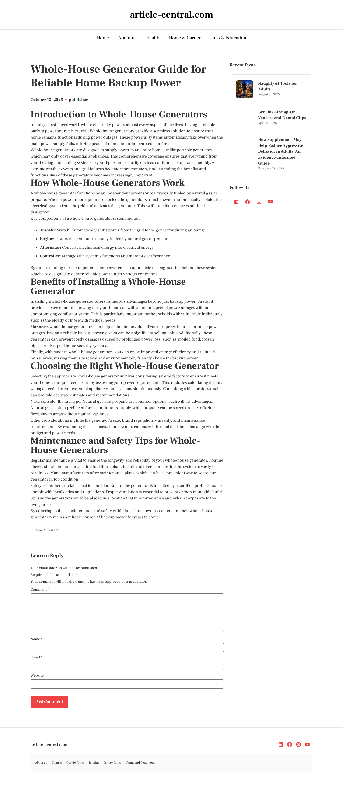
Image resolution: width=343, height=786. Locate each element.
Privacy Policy (112, 762)
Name (36, 639)
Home (103, 38)
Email (36, 657)
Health (153, 38)
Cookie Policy (75, 762)
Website (37, 675)
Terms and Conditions (140, 762)
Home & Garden (185, 38)
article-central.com (49, 744)
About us (127, 38)
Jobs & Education (228, 38)
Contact (57, 762)
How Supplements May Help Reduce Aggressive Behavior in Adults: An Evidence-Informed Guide (280, 151)
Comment (40, 589)
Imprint (94, 762)
